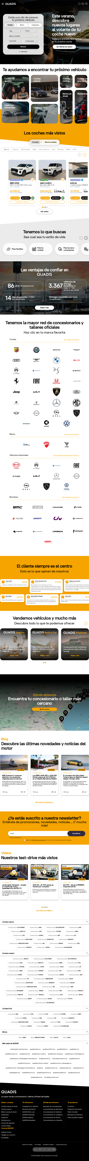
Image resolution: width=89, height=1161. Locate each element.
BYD (74, 149)
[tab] (10, 25)
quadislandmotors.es (44, 1072)
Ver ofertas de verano (64, 47)
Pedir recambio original (75, 1117)
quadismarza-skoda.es (55, 1054)
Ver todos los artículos (43, 802)
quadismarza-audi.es (39, 1054)
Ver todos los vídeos (43, 910)
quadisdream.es (78, 1068)
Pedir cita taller (73, 1112)
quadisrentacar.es (74, 1072)
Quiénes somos (6, 1132)
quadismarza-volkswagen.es (74, 1054)
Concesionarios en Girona (51, 1117)
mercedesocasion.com (59, 1058)
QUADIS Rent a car (28, 1112)
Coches (10, 25)
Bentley (61, 149)
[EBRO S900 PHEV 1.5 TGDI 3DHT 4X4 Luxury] (22, 170)
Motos (22, 25)
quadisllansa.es (74, 1058)
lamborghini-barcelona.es (19, 1049)
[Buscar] (86, 4)
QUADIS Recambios (28, 1120)
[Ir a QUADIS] (41, 4)
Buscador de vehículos (75, 1114)
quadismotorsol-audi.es (40, 1063)
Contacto (71, 1106)
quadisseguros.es (36, 1077)
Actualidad (4, 1137)
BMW (68, 149)
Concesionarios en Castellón (52, 1120)
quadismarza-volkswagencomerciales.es (23, 1058)
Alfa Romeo (25, 149)
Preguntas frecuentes (75, 1109)
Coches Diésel (6, 1126)
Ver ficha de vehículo (22, 202)
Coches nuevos (6, 1109)
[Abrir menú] (2, 4)
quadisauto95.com (49, 1049)
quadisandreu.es (35, 1049)
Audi (53, 149)
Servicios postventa (29, 1109)
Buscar (23, 47)
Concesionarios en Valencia (52, 1112)
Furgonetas (35, 25)
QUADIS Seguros (27, 1117)
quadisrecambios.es (59, 1072)
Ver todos (44, 211)
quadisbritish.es (62, 1049)
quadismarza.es (25, 1054)
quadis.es (40, 1068)
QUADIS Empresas (28, 1114)
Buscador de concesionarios (52, 1106)
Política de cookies (27, 1144)
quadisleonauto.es (11, 1054)
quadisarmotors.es (51, 1068)
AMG (34, 149)
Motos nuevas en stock (9, 1112)
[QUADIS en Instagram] (49, 1149)
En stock (35, 142)
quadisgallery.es (14, 1072)
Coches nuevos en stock (9, 1106)
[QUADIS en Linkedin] (40, 1149)
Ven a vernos (45, 709)
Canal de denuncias (61, 1144)
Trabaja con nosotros (8, 1135)
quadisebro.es (74, 1049)
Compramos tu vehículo (30, 1106)
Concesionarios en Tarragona (53, 1114)
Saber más (44, 308)
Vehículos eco (5, 1120)
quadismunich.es (44, 1058)
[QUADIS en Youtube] (53, 1149)
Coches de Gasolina (7, 1123)
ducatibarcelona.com (51, 1077)
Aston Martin (44, 149)
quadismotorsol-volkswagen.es (60, 1063)
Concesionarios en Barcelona (53, 1109)
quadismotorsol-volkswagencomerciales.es (20, 1068)
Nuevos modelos (51, 142)
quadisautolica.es (65, 1068)
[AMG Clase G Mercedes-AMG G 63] (52, 170)
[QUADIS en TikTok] (35, 1149)
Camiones (4, 1117)
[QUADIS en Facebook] (44, 1149)
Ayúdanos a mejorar (48, 1144)
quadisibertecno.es (28, 1072)
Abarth (15, 149)
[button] (84, 154)
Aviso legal (38, 1144)
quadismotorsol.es (24, 1063)
